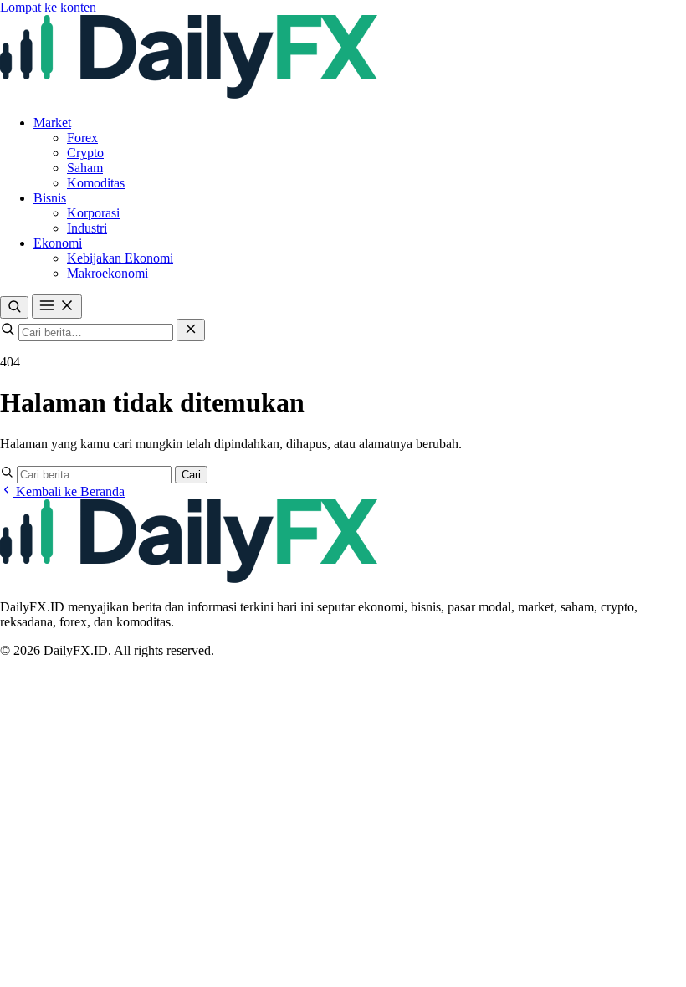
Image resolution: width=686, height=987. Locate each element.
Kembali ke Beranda (69, 491)
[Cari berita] (14, 307)
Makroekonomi (107, 273)
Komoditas (96, 183)
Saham (85, 168)
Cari (191, 474)
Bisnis (49, 198)
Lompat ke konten (48, 7)
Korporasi (93, 213)
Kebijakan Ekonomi (120, 258)
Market (52, 122)
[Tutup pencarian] (191, 330)
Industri (87, 228)
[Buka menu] (57, 306)
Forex (82, 137)
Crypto (85, 153)
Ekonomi (57, 243)
